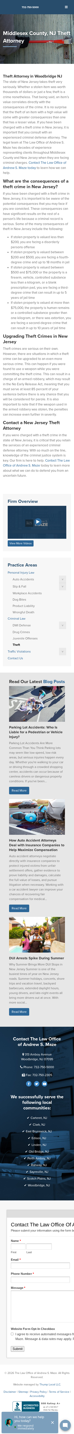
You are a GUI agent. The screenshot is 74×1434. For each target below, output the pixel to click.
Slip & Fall (19, 587)
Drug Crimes (21, 632)
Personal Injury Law (21, 573)
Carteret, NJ (39, 1118)
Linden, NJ (39, 1145)
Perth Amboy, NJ (39, 1158)
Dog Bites (19, 600)
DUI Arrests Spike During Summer (36, 958)
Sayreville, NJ (39, 1172)
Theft (16, 645)
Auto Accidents (23, 579)
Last (29, 1252)
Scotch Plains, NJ (39, 1179)
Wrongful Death (23, 612)
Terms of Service (59, 1392)
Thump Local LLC (49, 1384)
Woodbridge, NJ (39, 1185)
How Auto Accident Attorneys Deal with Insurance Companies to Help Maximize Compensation (36, 845)
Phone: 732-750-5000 (38, 1067)
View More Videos (20, 543)
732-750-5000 (30, 7)
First (14, 1252)
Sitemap (23, 1392)
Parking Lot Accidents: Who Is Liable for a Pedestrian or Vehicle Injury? (36, 732)
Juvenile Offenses (25, 638)
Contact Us (15, 658)
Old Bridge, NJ (39, 1152)
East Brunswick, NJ (39, 1131)
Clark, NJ (39, 1125)
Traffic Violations (19, 652)
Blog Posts (54, 681)
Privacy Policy (38, 1392)
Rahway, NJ (39, 1165)
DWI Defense (22, 625)
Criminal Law (16, 619)
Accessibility (37, 1396)
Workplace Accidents (27, 593)
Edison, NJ (39, 1138)
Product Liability (24, 606)
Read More (19, 791)
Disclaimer (10, 1392)
